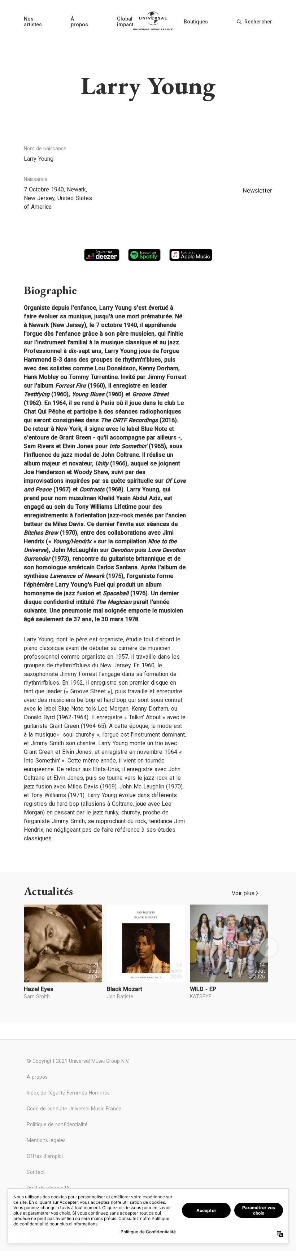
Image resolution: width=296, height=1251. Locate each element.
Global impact (125, 21)
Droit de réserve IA (48, 1188)
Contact (36, 1172)
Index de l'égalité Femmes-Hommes (68, 1093)
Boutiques (196, 22)
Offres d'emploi (45, 1156)
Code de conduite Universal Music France (74, 1108)
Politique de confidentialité (57, 1124)
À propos (79, 21)
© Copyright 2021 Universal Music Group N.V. (78, 1061)
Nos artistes (33, 21)
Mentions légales (46, 1140)
